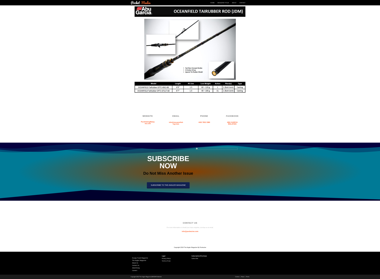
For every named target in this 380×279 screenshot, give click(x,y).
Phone (204, 116)
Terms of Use (166, 261)
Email (176, 116)
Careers (134, 270)
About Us (135, 263)
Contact (237, 277)
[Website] (148, 110)
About (242, 277)
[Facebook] (232, 110)
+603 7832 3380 (204, 122)
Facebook (232, 116)
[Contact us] (190, 216)
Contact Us (135, 265)
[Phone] (204, 110)
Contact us (190, 223)
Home (247, 277)
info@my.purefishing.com (176, 123)
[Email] (176, 110)
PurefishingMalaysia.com (148, 122)
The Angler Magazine (139, 260)
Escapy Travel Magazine (140, 258)
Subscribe (194, 258)
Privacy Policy (166, 258)
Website (147, 116)
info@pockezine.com (190, 231)
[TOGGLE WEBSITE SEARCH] (249, 2)
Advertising (136, 268)
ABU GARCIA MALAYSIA (232, 123)
